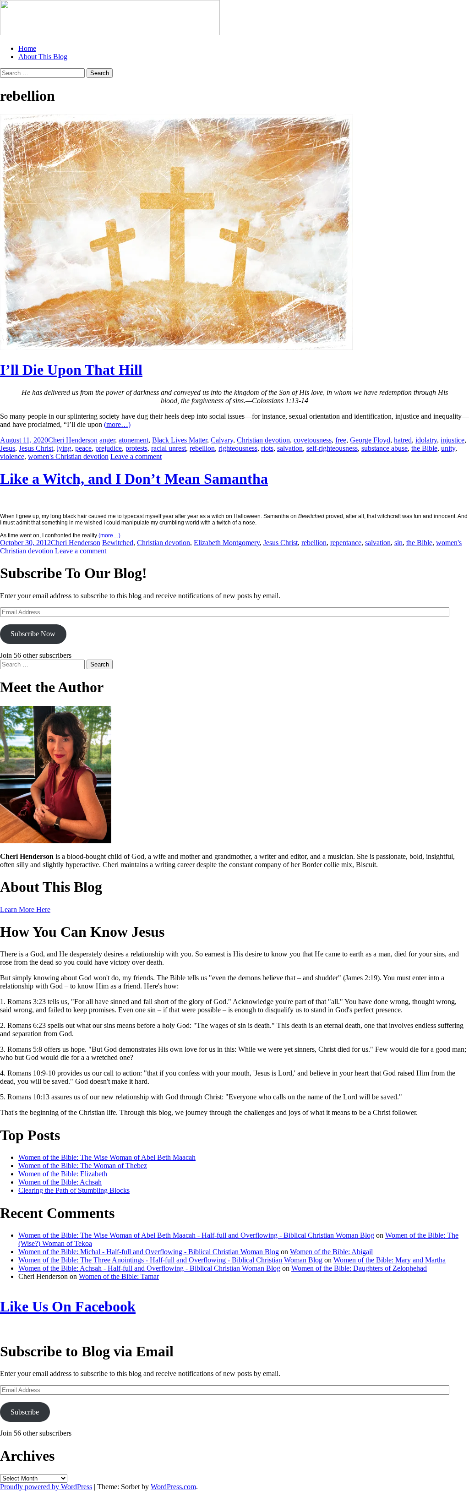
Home (27, 48)
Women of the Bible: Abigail (331, 1252)
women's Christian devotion (68, 456)
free (340, 440)
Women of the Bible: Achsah (60, 1182)
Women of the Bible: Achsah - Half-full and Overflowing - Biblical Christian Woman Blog (149, 1268)
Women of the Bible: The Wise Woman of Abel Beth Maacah (107, 1157)
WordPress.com (173, 1487)
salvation (290, 448)
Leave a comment (136, 456)
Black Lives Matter (179, 440)
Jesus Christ (36, 448)
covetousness (313, 440)
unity (448, 448)
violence (12, 456)
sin (398, 542)
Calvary (222, 440)
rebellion (202, 448)
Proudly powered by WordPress (46, 1487)
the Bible (424, 448)
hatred (403, 440)
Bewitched (117, 542)
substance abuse (384, 448)
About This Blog (42, 56)
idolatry (426, 440)
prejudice (108, 448)
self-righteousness (332, 448)
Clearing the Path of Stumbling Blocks (74, 1190)
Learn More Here (25, 909)
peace (83, 448)
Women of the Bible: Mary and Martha (389, 1260)
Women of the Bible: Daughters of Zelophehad (359, 1268)
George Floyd (370, 440)
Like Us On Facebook (68, 1306)
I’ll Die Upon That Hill (71, 369)
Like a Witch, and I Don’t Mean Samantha (134, 478)
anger (107, 440)
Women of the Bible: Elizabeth (62, 1174)
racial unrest (168, 448)
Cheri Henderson (73, 440)
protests (136, 448)
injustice (452, 440)
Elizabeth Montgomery (227, 542)
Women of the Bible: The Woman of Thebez (82, 1165)
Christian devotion (263, 440)
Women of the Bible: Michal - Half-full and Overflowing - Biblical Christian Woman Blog (148, 1252)
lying (64, 448)
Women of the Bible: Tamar (119, 1276)
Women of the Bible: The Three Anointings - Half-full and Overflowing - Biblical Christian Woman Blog (170, 1260)
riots (267, 448)
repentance (345, 542)
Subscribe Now (33, 634)
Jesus (7, 448)
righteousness (237, 448)
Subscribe (25, 1412)
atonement (133, 440)
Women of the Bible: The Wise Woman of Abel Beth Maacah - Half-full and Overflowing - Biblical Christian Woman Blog (196, 1235)
